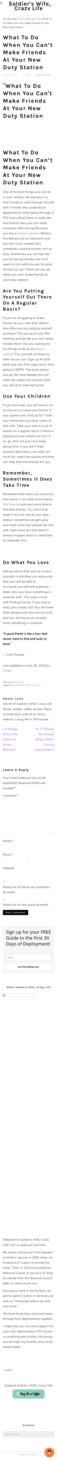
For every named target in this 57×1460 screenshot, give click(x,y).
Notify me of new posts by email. (26, 904)
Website (8, 868)
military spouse (28, 233)
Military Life (18, 682)
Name (8, 841)
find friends (11, 504)
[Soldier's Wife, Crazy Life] (28, 8)
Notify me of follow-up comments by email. (26, 889)
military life (19, 685)
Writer (7, 670)
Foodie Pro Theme (28, 1454)
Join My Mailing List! (28, 966)
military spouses (32, 685)
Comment (11, 795)
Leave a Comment (42, 75)
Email (8, 854)
